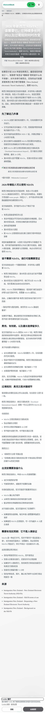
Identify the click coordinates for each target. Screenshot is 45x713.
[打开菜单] (38, 4)
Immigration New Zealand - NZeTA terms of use (21, 597)
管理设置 (14, 704)
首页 (3, 11)
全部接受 (33, 709)
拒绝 (11, 709)
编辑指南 (9, 11)
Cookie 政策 (6, 704)
